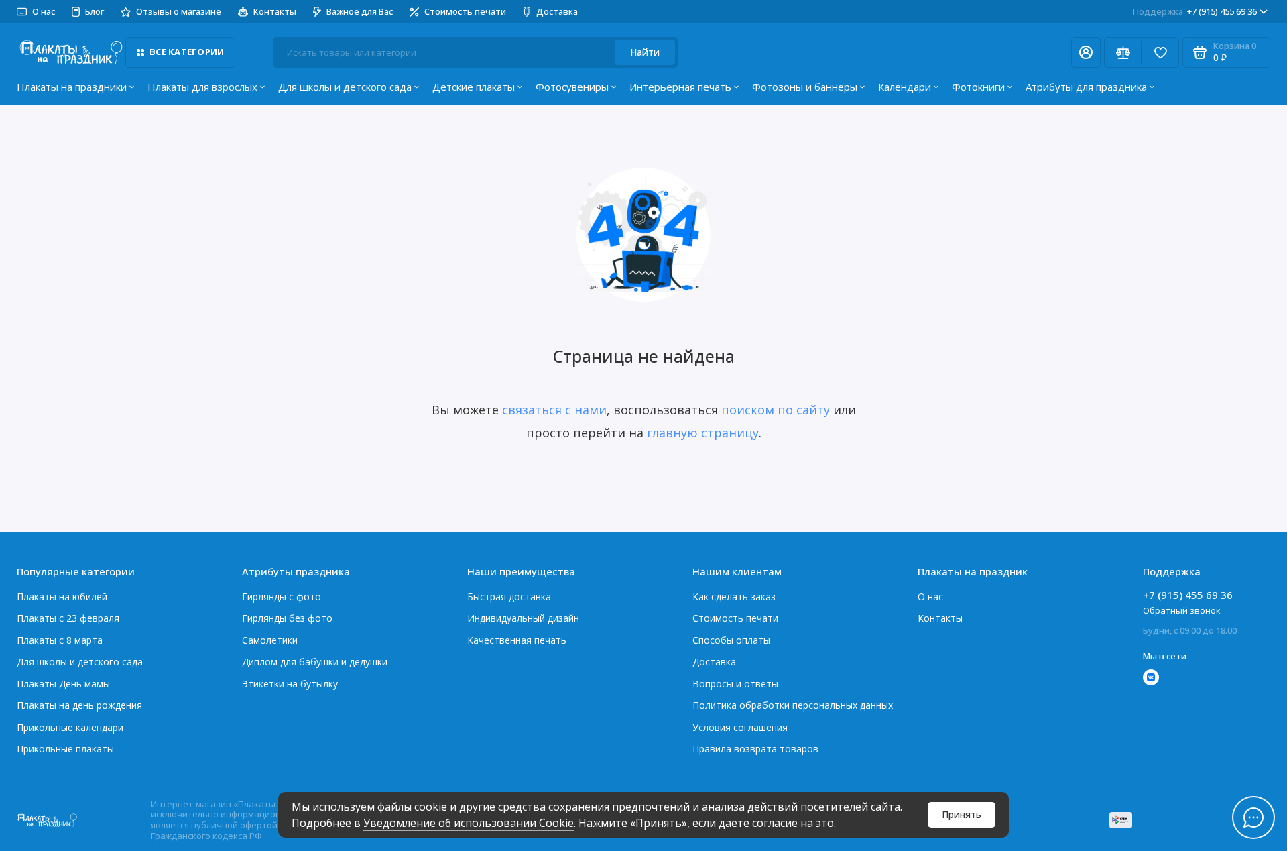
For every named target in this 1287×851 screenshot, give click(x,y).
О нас (930, 596)
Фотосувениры (572, 86)
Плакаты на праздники (72, 86)
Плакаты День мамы (63, 683)
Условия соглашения (740, 727)
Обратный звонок (1182, 610)
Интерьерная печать (680, 86)
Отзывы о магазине (178, 11)
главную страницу (703, 432)
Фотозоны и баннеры (804, 86)
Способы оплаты (731, 640)
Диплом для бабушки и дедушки (314, 661)
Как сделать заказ (734, 596)
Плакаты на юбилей (62, 596)
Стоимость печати (465, 11)
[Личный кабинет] (1086, 52)
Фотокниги (978, 86)
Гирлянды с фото (281, 596)
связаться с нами (554, 410)
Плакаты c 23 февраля (68, 618)
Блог (94, 11)
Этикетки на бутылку (290, 683)
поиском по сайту (775, 410)
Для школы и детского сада (345, 86)
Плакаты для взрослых (202, 86)
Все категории (186, 52)
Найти (645, 52)
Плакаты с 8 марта (60, 640)
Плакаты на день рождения (79, 705)
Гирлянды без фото (287, 618)
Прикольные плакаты (65, 748)
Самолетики (270, 640)
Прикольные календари (70, 727)
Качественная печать (516, 640)
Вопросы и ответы (735, 683)
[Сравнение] (1123, 52)
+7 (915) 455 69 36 (1195, 11)
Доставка (557, 11)
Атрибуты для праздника (1086, 86)
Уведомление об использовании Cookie (468, 822)
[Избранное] (1160, 52)
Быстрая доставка (509, 596)
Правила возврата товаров (755, 748)
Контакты (274, 11)
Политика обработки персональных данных (792, 705)
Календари (904, 86)
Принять (961, 814)
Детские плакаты (473, 86)
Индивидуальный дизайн (523, 618)
